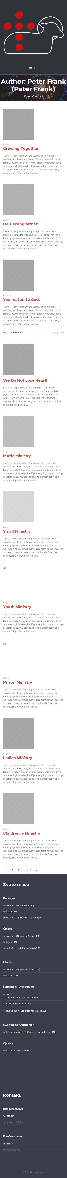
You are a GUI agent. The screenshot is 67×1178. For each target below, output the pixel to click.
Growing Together (21, 148)
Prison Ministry (17, 682)
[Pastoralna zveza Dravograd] (33, 32)
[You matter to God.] (18, 275)
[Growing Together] (18, 124)
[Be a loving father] (18, 199)
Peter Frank (15, 332)
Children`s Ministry (21, 833)
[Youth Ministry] (18, 582)
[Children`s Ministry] (18, 808)
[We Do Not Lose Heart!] (18, 359)
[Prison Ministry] (18, 657)
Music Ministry (17, 456)
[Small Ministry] (18, 506)
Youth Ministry (17, 607)
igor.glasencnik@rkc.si (13, 1122)
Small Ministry (16, 531)
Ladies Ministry (17, 758)
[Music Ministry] (18, 431)
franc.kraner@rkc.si (12, 1149)
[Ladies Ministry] (18, 733)
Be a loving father (20, 224)
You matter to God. (21, 299)
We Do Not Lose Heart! (25, 380)
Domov (27, 96)
